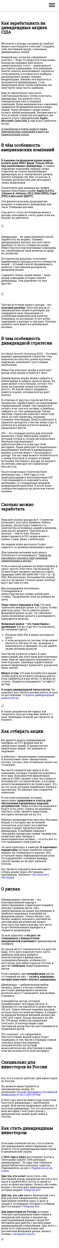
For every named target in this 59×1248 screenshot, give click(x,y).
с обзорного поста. (23, 1234)
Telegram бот (30, 1206)
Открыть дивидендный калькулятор (27, 696)
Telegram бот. (32, 1190)
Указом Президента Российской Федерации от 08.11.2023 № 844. (29, 1093)
